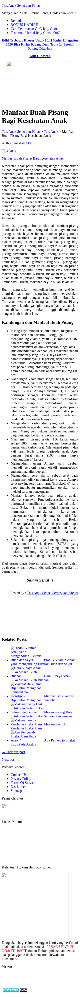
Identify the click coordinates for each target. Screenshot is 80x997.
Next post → (11, 759)
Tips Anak (9, 151)
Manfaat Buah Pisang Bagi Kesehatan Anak (33, 158)
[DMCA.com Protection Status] (15, 991)
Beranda (16, 21)
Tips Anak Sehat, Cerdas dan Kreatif (52, 593)
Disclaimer (18, 787)
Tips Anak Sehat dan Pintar (21, 5)
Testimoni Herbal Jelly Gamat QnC (35, 33)
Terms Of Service (23, 783)
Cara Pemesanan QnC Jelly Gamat (35, 29)
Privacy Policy (21, 779)
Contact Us (18, 775)
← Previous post (13, 752)
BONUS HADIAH (24, 25)
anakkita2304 (23, 143)
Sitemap (16, 791)
